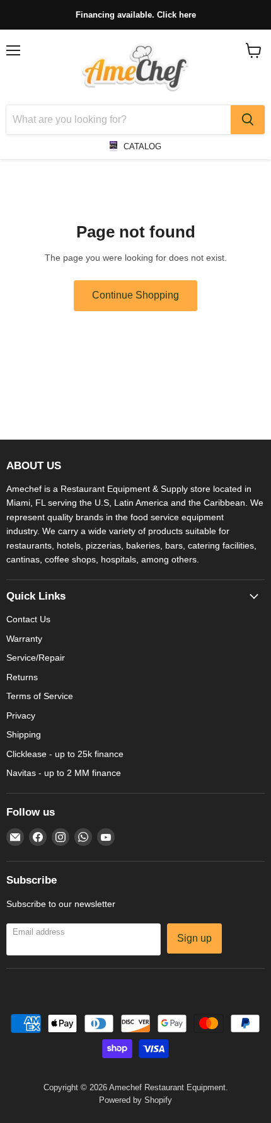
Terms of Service (39, 696)
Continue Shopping (135, 295)
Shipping (23, 734)
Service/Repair (35, 658)
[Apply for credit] (135, 14)
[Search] (248, 119)
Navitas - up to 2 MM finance (63, 773)
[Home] (135, 67)
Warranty (24, 639)
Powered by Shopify (135, 1100)
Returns (22, 677)
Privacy (20, 715)
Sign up (194, 938)
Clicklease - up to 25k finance (65, 754)
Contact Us (28, 619)
